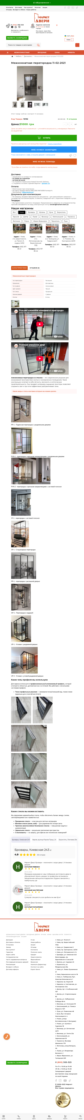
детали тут (46, 183)
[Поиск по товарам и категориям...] (38, 45)
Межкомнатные (22, 52)
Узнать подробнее (55, 144)
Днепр (25, 217)
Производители (13, 936)
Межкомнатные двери (16, 934)
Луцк (66, 221)
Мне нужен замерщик (44, 150)
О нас (33, 940)
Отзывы (9, 9)
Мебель (71, 52)
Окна (57, 52)
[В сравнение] (71, 155)
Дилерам (9, 940)
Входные (42, 52)
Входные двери (33, 934)
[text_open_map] (50, 850)
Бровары (31, 212)
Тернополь (55, 221)
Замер (8, 947)
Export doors (35, 969)
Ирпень (42, 212)
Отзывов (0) (35, 268)
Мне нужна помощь (44, 162)
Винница (45, 217)
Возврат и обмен (19, 9)
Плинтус (68, 934)
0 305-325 (17, 25)
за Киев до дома (18, 180)
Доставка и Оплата (13, 942)
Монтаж (38, 7)
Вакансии (34, 962)
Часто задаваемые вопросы (16, 959)
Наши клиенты (36, 957)
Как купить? (28, 7)
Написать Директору (38, 964)
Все (14, 212)
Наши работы (31, 9)
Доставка (18, 7)
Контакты (9, 7)
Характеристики (19, 268)
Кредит (33, 954)
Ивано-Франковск (40, 221)
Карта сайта (10, 954)
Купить (46, 138)
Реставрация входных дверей (17, 962)
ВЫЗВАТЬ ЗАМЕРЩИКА (17, 38)
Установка (10, 945)
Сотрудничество (12, 957)
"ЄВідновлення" (28, 192)
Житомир (16, 221)
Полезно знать (36, 952)
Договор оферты (12, 969)
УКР (68, 36)
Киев (22, 212)
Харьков (16, 217)
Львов (35, 217)
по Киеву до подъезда (21, 178)
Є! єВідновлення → (42, 3)
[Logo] (42, 17)
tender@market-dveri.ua (59, 204)
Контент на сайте (37, 967)
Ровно (26, 221)
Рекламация (10, 964)
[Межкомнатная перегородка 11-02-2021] (30, 83)
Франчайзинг (36, 959)
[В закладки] (75, 155)
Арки (49, 934)
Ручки (43, 934)
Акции (45, 7)
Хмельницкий (58, 217)
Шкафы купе (57, 934)
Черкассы (71, 217)
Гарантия (9, 952)
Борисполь (61, 212)
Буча (51, 212)
